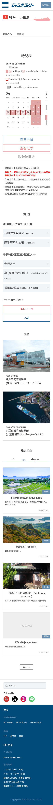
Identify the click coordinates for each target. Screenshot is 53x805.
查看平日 (26, 139)
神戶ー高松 (8, 722)
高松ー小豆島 (35, 722)
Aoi (26, 318)
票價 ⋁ (20, 34)
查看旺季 (26, 147)
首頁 (6, 710)
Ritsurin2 (26, 309)
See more (26, 667)
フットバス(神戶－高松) (13, 769)
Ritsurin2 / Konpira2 (12, 757)
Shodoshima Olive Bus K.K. (25, 189)
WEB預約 (45, 5)
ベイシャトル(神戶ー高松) (14, 773)
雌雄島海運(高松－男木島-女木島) (17, 777)
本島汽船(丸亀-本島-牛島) (14, 782)
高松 (21, 736)
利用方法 (8, 745)
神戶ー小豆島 (21, 722)
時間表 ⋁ (7, 34)
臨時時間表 (26, 156)
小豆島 (13, 736)
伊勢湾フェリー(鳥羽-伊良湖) (16, 786)
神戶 (5, 736)
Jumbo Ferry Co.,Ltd (34, 799)
